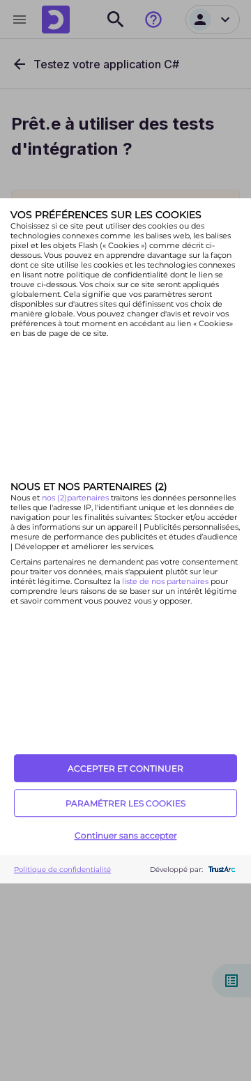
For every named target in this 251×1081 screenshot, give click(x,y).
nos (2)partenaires (76, 498)
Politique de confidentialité (62, 869)
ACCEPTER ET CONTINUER (125, 768)
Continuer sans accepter (126, 835)
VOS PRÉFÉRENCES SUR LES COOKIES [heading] (105, 214)
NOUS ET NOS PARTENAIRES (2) (88, 487)
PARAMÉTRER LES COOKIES (125, 803)
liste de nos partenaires (165, 582)
